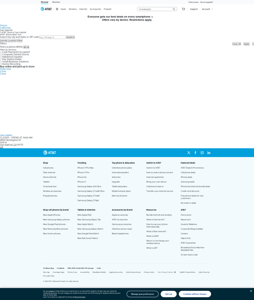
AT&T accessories (120, 219)
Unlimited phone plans (122, 167)
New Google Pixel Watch (88, 233)
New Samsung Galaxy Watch (90, 228)
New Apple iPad (84, 214)
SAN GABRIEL (6, 135)
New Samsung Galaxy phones (56, 219)
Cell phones (48, 167)
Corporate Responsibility (192, 228)
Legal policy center (116, 272)
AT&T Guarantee (188, 242)
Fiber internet (49, 172)
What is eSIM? (152, 236)
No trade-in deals (188, 203)
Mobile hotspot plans (121, 191)
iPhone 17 (81, 181)
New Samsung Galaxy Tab (89, 219)
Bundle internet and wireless (159, 214)
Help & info (186, 238)
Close (3, 71)
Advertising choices (133, 272)
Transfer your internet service (159, 191)
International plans (120, 172)
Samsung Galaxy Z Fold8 (88, 195)
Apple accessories (120, 214)
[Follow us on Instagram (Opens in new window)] (202, 152)
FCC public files (48, 276)
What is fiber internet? (156, 231)
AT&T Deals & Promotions (192, 167)
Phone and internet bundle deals (195, 186)
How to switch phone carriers (159, 172)
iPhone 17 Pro (83, 172)
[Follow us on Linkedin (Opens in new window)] (209, 152)
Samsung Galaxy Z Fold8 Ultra (90, 191)
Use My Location (8, 40)
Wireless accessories (52, 191)
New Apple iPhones (51, 214)
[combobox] (155, 9)
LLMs (99, 268)
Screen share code (189, 254)
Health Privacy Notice (187, 272)
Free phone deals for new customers (192, 197)
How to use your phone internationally (156, 225)
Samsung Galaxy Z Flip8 (88, 200)
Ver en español (206, 2)
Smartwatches (50, 186)
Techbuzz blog (48, 268)
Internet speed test (155, 177)
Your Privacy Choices (165, 272)
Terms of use (72, 272)
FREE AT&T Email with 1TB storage (80, 268)
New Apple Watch (85, 224)
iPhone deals (186, 177)
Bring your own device (156, 181)
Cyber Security (204, 272)
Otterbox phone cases (122, 228)
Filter (19, 40)
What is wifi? (151, 247)
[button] (57, 9)
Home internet (49, 177)
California (5, 27)
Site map (46, 272)
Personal (44, 2)
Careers (184, 233)
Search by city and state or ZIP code (19, 36)
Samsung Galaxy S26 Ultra (89, 186)
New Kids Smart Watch (87, 238)
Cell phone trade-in (155, 186)
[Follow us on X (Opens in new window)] (189, 152)
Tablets (46, 181)
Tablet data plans (119, 186)
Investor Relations (189, 224)
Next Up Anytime (119, 195)
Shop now (5, 68)
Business (56, 2)
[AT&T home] (46, 9)
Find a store (194, 2)
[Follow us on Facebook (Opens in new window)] (195, 152)
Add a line (116, 177)
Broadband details (99, 272)
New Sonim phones (52, 233)
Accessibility (84, 272)
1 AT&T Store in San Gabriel (13, 32)
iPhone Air (82, 177)
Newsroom (186, 219)
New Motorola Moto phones (55, 228)
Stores (3, 25)
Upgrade (116, 181)
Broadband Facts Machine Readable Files (192, 248)
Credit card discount (190, 191)
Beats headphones (120, 233)
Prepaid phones (50, 195)
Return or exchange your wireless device (157, 241)
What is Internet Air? (155, 219)
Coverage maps (58, 272)
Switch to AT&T (153, 167)
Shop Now (160, 16)
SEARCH (70, 37)
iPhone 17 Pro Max (85, 167)
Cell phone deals (188, 172)
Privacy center (149, 272)
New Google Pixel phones (54, 224)
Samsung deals (188, 181)
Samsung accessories (121, 224)
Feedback (60, 268)
